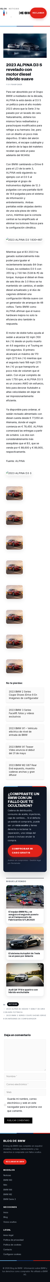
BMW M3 (7, 1180)
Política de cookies (12, 1245)
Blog (24, 13)
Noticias (14, 9)
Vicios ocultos (10, 1222)
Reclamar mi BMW (15, 1162)
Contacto (7, 1249)
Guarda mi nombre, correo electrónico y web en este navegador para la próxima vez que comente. (24, 1105)
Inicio (5, 1212)
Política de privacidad (13, 1240)
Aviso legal (8, 1235)
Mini (5, 1185)
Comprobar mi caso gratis (22, 850)
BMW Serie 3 (9, 1199)
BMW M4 (7, 1189)
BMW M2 (7, 1194)
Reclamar (38, 13)
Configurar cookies (12, 1254)
